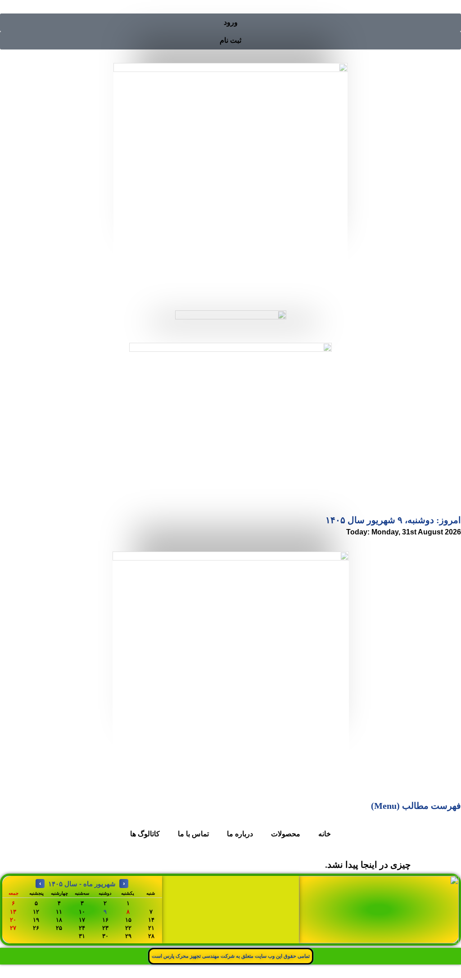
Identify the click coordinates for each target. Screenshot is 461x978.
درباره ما (240, 834)
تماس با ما (193, 834)
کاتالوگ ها (145, 834)
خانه (324, 834)
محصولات (285, 834)
